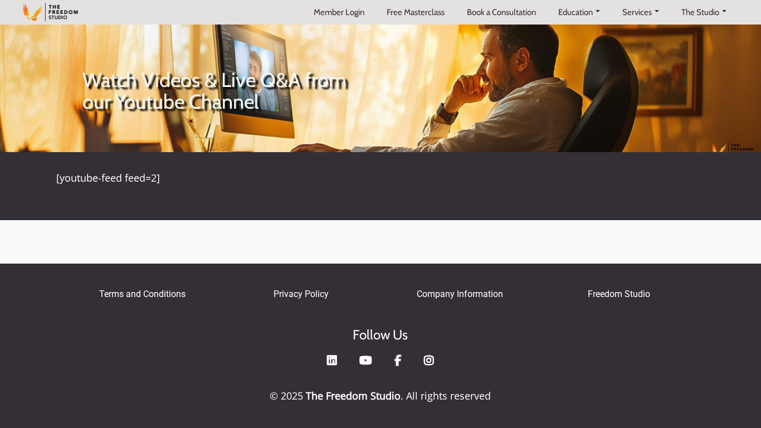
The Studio (700, 12)
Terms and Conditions (142, 294)
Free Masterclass (416, 12)
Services (637, 12)
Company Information (460, 294)
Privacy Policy (301, 294)
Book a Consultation (501, 12)
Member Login (339, 12)
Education (575, 12)
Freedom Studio (619, 294)
